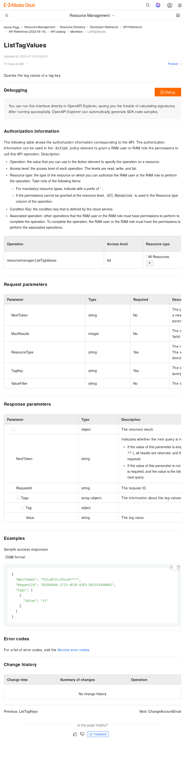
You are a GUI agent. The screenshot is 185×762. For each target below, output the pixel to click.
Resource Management (39, 27)
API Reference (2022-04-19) (27, 31)
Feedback (100, 734)
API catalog (58, 31)
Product (173, 64)
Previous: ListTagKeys (21, 711)
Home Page (12, 27)
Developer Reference (104, 27)
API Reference (132, 27)
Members (76, 31)
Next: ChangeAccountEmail (160, 711)
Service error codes (73, 649)
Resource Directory (72, 27)
